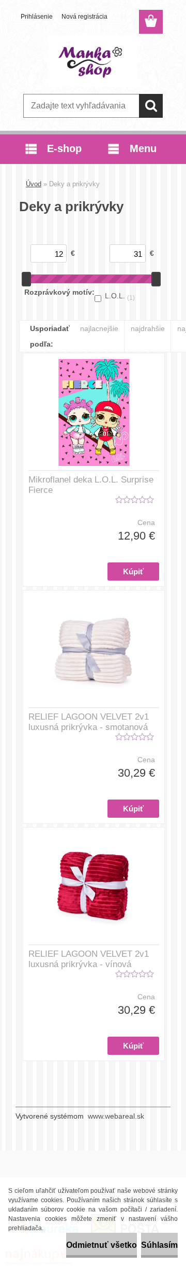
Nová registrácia (84, 16)
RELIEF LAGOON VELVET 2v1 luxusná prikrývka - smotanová (88, 722)
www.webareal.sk (116, 1116)
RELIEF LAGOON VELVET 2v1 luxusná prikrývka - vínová (88, 959)
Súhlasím (159, 1245)
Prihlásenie (37, 16)
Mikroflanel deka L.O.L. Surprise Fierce (90, 485)
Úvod (33, 184)
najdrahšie (148, 328)
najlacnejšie (99, 328)
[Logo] (93, 61)
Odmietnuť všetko (101, 1245)
